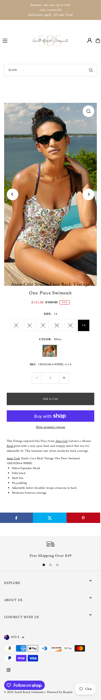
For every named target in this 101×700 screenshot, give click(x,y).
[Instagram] (8, 670)
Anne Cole (13, 458)
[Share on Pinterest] (83, 518)
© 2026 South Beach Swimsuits (24, 692)
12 (70, 325)
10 (57, 325)
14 (84, 325)
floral (10, 446)
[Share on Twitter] (50, 518)
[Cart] (98, 40)
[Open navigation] (15, 40)
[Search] (91, 70)
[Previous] (12, 194)
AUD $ (15, 637)
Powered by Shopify (60, 692)
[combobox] (50, 70)
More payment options (50, 427)
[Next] (88, 194)
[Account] (89, 40)
